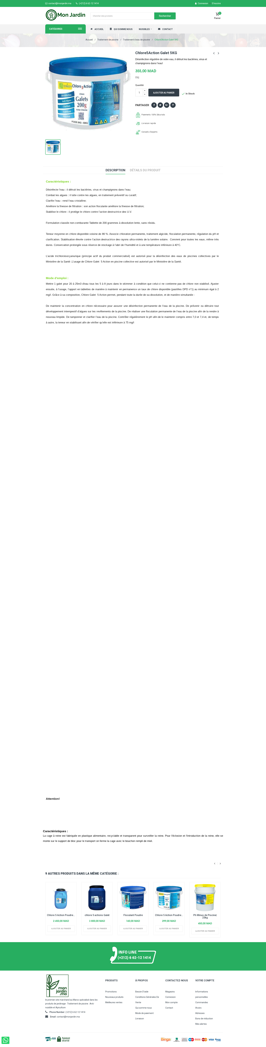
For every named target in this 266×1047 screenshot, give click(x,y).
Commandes (201, 1002)
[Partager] (154, 105)
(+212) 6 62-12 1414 (89, 3)
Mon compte (171, 1002)
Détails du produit (145, 170)
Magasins (170, 991)
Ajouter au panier (163, 92)
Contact (169, 1008)
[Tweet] (160, 105)
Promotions (111, 991)
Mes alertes (201, 1024)
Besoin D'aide (141, 991)
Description (115, 170)
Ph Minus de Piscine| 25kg (205, 916)
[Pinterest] (173, 105)
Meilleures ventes (113, 1002)
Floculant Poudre (133, 915)
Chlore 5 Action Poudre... (61, 915)
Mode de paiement (144, 1013)
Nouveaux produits (114, 997)
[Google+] (166, 105)
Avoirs (198, 1008)
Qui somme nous (143, 1008)
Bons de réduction (204, 1018)
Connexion (203, 3)
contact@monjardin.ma (68, 1016)
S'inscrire (215, 3)
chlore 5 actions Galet (97, 915)
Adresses (200, 1013)
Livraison (139, 1018)
